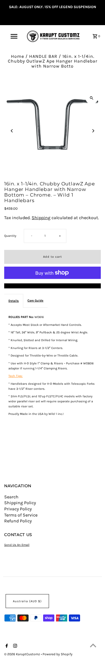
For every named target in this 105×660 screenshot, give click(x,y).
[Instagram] (14, 646)
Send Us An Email (16, 545)
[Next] (93, 131)
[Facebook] (6, 646)
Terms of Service (21, 515)
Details (13, 301)
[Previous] (12, 131)
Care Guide (35, 300)
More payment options (52, 285)
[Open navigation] (14, 36)
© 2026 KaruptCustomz (22, 654)
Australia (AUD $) (27, 601)
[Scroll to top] (93, 645)
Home (17, 56)
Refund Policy (18, 520)
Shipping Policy (20, 502)
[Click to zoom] (91, 98)
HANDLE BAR (43, 56)
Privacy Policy (18, 508)
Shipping (41, 217)
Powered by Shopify (58, 654)
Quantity (10, 236)
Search (11, 496)
